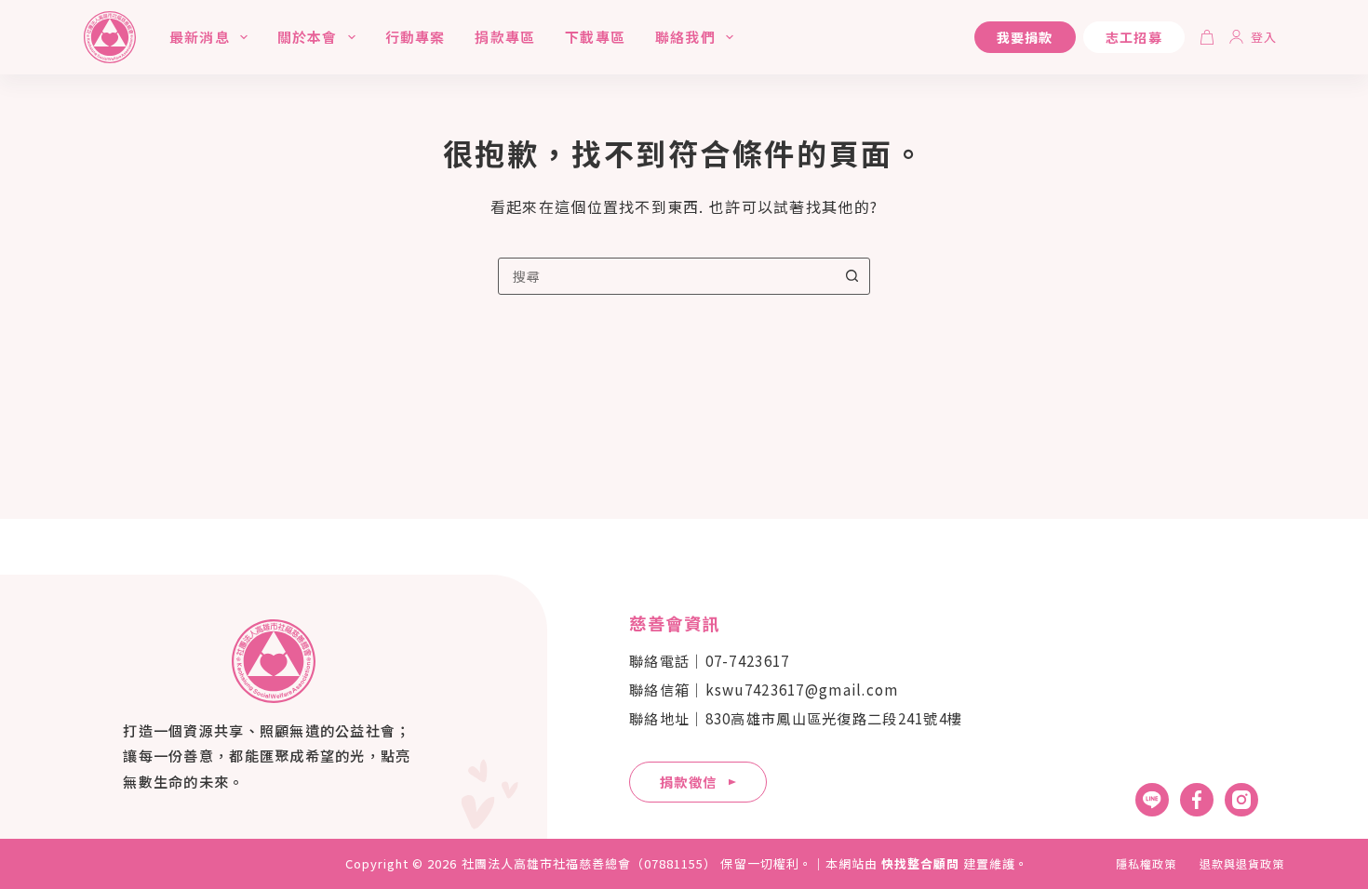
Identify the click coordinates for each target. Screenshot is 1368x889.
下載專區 (595, 36)
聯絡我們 (685, 36)
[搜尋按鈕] (851, 276)
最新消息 (199, 36)
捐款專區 (505, 36)
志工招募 (1134, 37)
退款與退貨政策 (1242, 863)
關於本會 (307, 36)
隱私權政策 (1146, 863)
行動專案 (415, 36)
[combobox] (666, 276)
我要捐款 (1025, 37)
